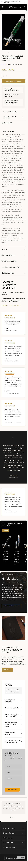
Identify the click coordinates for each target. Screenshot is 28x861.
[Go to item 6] (18, 52)
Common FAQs (8, 123)
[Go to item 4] (14, 52)
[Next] (24, 2)
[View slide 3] (14, 817)
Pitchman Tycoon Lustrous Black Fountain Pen (5, 557)
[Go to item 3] (12, 52)
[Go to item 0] (9, 52)
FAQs (17, 690)
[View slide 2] (12, 817)
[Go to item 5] (16, 52)
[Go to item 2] (11, 52)
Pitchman (6, 551)
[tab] (5, 530)
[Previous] (2, 2)
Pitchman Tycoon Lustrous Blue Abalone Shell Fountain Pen (16, 559)
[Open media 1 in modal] (22, 17)
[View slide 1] (11, 817)
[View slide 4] (16, 817)
